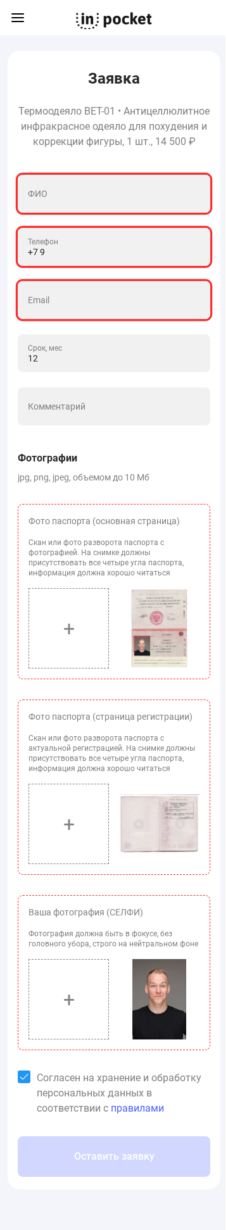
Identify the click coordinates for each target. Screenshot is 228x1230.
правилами (137, 1108)
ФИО (38, 194)
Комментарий (57, 406)
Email (38, 300)
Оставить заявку (114, 1156)
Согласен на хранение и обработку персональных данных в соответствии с (119, 1093)
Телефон (43, 241)
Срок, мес (45, 348)
